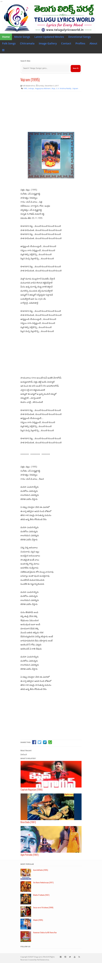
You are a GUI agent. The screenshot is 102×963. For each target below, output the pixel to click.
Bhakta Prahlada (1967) (41, 894)
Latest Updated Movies (49, 37)
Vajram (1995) (30, 79)
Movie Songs (22, 37)
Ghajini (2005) (38, 919)
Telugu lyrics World (40, 957)
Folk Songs (9, 43)
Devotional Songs (79, 37)
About (93, 43)
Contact (66, 43)
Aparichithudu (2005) (40, 869)
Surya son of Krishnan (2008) (43, 907)
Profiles (80, 43)
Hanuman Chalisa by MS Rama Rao (45, 932)
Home (6, 37)
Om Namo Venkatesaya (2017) (43, 882)
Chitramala (27, 43)
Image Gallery (48, 43)
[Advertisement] (51, 112)
